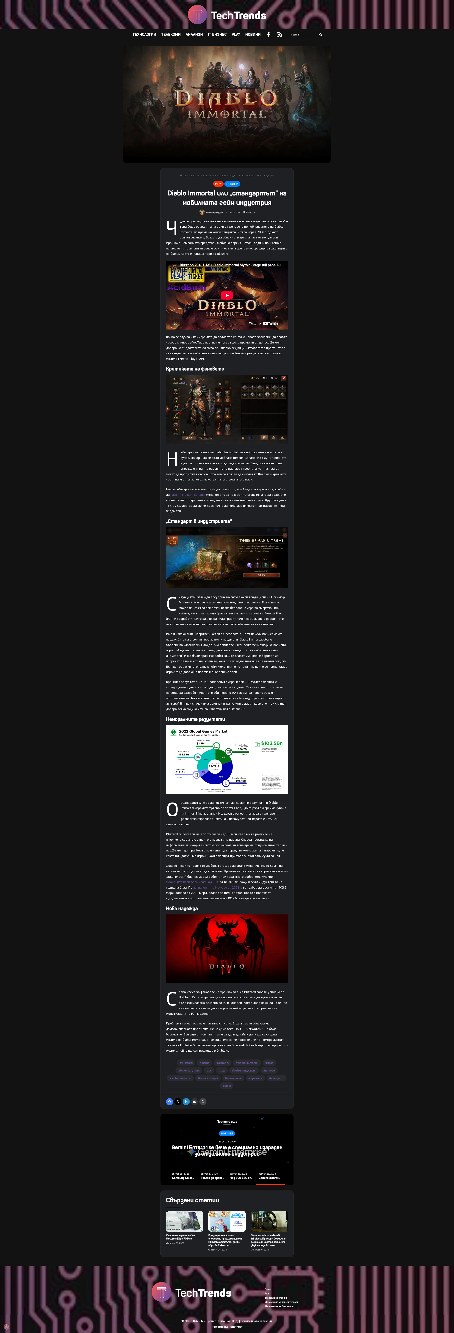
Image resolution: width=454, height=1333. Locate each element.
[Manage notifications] (6, 1326)
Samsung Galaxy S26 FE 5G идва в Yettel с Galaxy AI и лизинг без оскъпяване (227, 1150)
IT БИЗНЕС (217, 34)
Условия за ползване (276, 1297)
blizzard (187, 1062)
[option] (227, 1149)
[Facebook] (169, 1101)
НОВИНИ (253, 34)
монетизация (209, 1078)
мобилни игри (181, 1078)
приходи (256, 1078)
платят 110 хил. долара (187, 494)
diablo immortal (248, 1062)
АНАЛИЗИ (194, 34)
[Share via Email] (194, 1101)
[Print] (202, 1101)
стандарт (277, 1078)
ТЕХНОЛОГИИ (144, 34)
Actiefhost (235, 1326)
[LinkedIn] (186, 1101)
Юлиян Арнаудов (214, 212)
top (222, 1070)
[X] (177, 1101)
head (270, 1062)
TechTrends (188, 175)
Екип (267, 1293)
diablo (205, 1062)
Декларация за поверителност (281, 1302)
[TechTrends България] (227, 14)
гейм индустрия (245, 1070)
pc (210, 1070)
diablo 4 (223, 1062)
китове (270, 1070)
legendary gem (190, 1070)
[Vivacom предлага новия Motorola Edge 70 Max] (184, 1221)
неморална (234, 1078)
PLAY (236, 34)
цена (227, 1085)
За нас (268, 1289)
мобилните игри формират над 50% (192, 882)
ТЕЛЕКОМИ (171, 34)
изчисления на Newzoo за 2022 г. (217, 887)
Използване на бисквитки (279, 1306)
